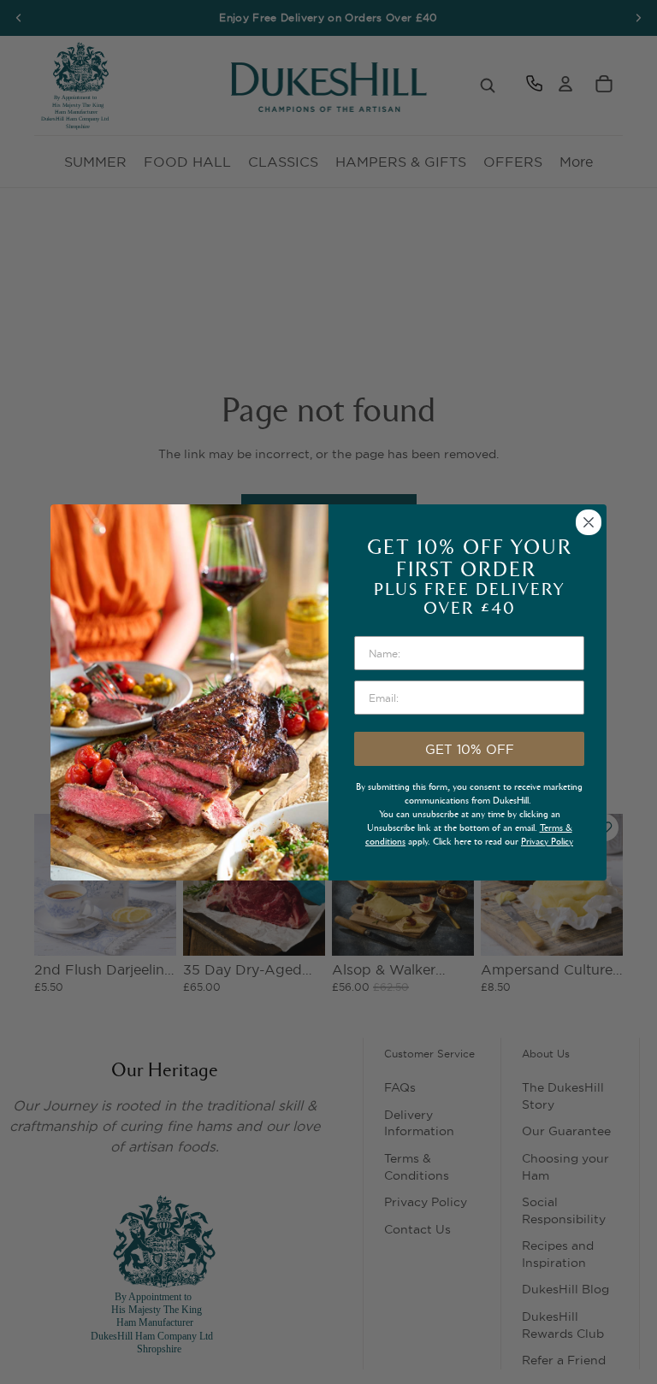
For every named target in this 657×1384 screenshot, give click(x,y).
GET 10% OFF (469, 749)
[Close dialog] (588, 522)
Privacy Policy (547, 841)
